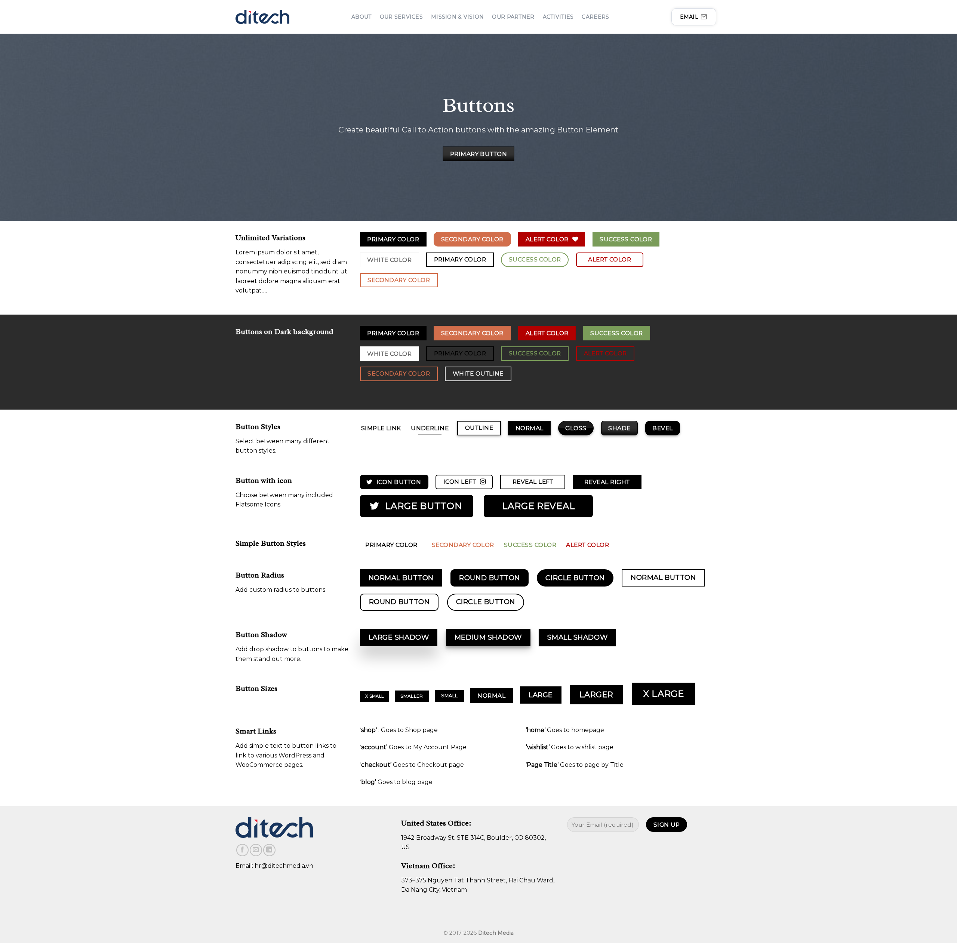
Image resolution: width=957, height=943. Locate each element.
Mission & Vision (457, 16)
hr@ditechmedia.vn (284, 865)
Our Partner (513, 16)
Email (689, 16)
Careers (595, 16)
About (361, 16)
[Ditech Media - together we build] (262, 17)
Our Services (401, 16)
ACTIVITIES (558, 16)
